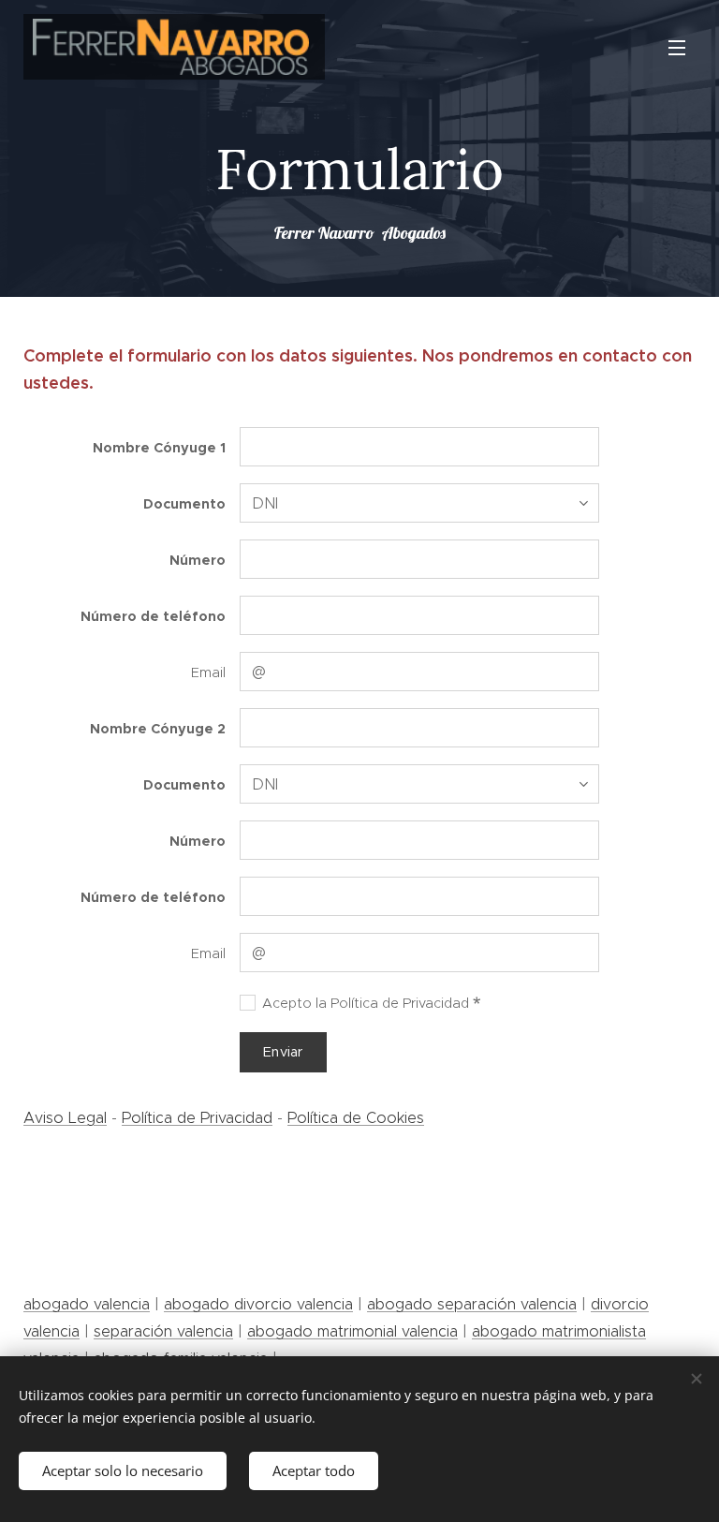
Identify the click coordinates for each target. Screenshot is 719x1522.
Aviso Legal (65, 1117)
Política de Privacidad (197, 1117)
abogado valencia (86, 1303)
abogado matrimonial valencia (352, 1331)
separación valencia (163, 1331)
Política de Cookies (355, 1117)
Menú (677, 47)
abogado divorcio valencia (258, 1303)
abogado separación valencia (472, 1303)
